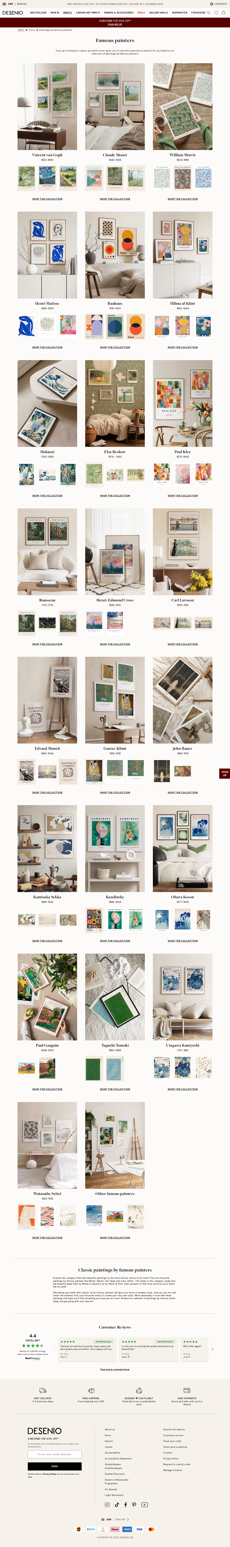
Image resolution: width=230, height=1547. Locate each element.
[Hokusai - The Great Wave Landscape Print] (47, 474)
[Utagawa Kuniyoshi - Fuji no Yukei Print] (162, 1068)
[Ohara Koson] (182, 848)
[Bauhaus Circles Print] (136, 326)
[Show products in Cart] (223, 13)
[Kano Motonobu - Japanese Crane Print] (136, 1216)
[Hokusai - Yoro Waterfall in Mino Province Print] (27, 474)
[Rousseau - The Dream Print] (47, 623)
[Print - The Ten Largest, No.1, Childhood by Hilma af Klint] (203, 326)
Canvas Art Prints (88, 12)
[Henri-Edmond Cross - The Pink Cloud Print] (94, 623)
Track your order (172, 1441)
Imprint (109, 1441)
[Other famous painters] (115, 1145)
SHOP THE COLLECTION (47, 198)
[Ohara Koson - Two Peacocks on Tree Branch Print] (203, 920)
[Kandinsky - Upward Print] (115, 920)
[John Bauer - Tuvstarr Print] (162, 771)
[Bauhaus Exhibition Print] (115, 326)
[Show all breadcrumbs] (21, 30)
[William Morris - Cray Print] (183, 178)
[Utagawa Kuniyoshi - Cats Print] (203, 1068)
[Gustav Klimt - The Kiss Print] (94, 771)
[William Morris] (182, 106)
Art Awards (111, 1489)
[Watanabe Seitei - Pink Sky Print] (47, 1216)
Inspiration (179, 12)
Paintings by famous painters (55, 30)
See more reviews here (115, 1369)
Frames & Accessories (119, 12)
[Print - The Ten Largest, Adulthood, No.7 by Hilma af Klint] (183, 326)
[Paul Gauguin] (47, 997)
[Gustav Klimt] (115, 700)
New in (55, 12)
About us (110, 1429)
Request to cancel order (177, 1464)
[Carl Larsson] (182, 551)
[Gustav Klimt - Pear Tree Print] (115, 771)
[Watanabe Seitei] (47, 1145)
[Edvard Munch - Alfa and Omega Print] (68, 771)
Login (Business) (114, 1495)
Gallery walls (158, 12)
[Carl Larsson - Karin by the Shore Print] (183, 623)
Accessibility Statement (118, 1458)
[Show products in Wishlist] (216, 13)
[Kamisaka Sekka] (47, 848)
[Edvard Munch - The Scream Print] (27, 771)
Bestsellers (38, 12)
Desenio (125, 1537)
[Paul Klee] (182, 403)
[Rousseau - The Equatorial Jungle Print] (27, 623)
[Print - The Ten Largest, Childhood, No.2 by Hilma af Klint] (162, 326)
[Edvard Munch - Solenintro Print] (47, 771)
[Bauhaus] (115, 255)
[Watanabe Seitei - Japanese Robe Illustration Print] (27, 1216)
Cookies (168, 1452)
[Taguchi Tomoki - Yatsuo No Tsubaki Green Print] (94, 1068)
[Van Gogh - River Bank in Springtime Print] (27, 178)
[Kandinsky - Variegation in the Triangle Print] (136, 920)
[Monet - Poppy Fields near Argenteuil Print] (136, 178)
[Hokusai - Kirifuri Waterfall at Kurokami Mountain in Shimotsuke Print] (68, 474)
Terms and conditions (175, 1447)
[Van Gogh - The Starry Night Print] (47, 178)
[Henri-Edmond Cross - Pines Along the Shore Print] (115, 623)
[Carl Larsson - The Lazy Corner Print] (162, 623)
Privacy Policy (49, 1474)
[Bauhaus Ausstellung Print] (94, 326)
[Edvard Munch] (47, 700)
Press (108, 1435)
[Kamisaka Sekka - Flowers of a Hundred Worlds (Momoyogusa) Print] (27, 920)
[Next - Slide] (212, 1349)
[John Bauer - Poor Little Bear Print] (183, 771)
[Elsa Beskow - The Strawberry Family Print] (115, 474)
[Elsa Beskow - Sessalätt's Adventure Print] (136, 474)
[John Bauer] (182, 700)
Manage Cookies (172, 1470)
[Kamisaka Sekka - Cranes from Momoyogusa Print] (68, 920)
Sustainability (112, 1452)
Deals (141, 12)
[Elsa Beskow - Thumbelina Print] (94, 474)
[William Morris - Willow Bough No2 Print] (203, 178)
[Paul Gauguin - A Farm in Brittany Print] (47, 1068)
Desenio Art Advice (174, 1429)
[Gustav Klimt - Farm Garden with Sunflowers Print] (136, 771)
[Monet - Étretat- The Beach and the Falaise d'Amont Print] (94, 178)
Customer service (173, 1435)
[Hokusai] (47, 403)
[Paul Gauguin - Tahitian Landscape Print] (27, 1068)
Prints (67, 12)
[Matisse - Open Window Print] (68, 326)
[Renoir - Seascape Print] (94, 1216)
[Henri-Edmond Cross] (115, 551)
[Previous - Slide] (53, 1349)
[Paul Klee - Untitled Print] (162, 474)
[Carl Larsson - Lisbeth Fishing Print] (203, 623)
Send (54, 1466)
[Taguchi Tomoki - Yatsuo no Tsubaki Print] (115, 1068)
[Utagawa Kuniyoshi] (182, 997)
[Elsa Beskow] (115, 403)
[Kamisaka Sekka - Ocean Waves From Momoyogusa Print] (47, 920)
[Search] (208, 12)
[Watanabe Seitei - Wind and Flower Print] (68, 1216)
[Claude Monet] (115, 106)
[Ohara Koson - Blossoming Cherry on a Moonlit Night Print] (162, 920)
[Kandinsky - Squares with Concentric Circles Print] (94, 920)
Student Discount (115, 1473)
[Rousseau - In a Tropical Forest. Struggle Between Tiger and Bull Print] (68, 623)
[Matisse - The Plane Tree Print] (47, 326)
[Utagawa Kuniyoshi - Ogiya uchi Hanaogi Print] (183, 1068)
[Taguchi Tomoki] (115, 997)
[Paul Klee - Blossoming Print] (183, 474)
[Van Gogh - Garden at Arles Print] (68, 178)
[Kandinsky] (115, 848)
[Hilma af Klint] (182, 255)
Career (109, 1447)
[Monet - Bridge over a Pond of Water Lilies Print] (115, 178)
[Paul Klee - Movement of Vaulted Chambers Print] (203, 474)
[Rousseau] (47, 551)
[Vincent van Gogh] (47, 106)
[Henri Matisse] (47, 255)
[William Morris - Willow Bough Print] (162, 178)
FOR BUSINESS (199, 12)
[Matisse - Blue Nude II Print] (27, 326)
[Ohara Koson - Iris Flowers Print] (183, 920)
